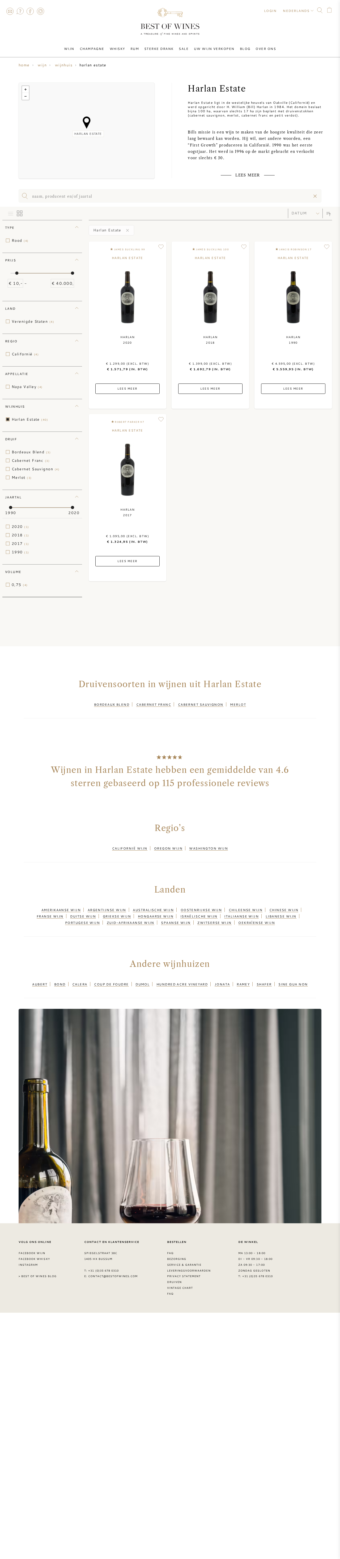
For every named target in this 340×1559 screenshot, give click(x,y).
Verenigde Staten (33, 321)
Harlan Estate (30, 419)
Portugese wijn (82, 922)
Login (270, 10)
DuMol (142, 984)
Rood (20, 240)
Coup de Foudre (111, 984)
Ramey (243, 984)
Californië (25, 354)
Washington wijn (208, 848)
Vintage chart (180, 1288)
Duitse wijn (83, 916)
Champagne (92, 48)
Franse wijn (50, 916)
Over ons (266, 48)
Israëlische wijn (199, 916)
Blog (245, 48)
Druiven (174, 1282)
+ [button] (25, 89)
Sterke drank (158, 48)
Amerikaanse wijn (61, 910)
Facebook (30, 11)
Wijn (69, 48)
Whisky (117, 48)
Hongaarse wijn (155, 916)
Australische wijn (153, 910)
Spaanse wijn (175, 922)
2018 (20, 535)
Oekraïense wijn (256, 922)
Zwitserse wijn (214, 922)
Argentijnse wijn (107, 910)
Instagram (40, 11)
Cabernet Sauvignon (36, 469)
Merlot (22, 477)
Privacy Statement (184, 1276)
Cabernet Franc (31, 460)
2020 (20, 526)
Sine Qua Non (293, 984)
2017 (20, 543)
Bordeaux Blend (31, 452)
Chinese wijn (283, 910)
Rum (134, 48)
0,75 (20, 584)
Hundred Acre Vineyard (182, 984)
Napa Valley (27, 386)
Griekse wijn (117, 916)
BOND (60, 984)
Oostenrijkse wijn (201, 910)
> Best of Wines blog (38, 1276)
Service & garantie (184, 1265)
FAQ (20, 11)
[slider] (16, 273)
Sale (184, 48)
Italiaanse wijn (241, 916)
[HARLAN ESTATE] (86, 123)
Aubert (39, 984)
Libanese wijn (281, 916)
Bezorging (176, 1259)
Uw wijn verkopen (214, 48)
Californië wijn (129, 848)
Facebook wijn (32, 1253)
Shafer (264, 984)
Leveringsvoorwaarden (189, 1270)
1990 (20, 552)
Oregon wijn (168, 848)
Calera (79, 984)
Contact (10, 11)
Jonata (222, 984)
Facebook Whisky (34, 1259)
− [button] (25, 96)
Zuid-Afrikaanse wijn (130, 922)
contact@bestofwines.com (113, 1276)
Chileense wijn (245, 910)
